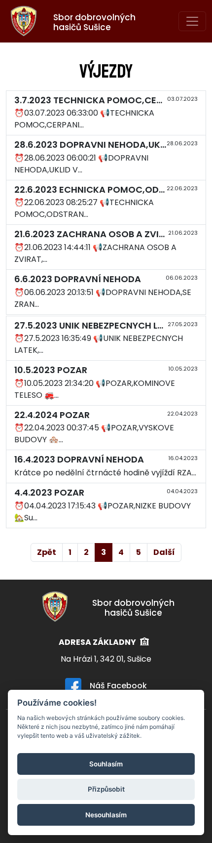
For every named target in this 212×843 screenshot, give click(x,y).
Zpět (46, 552)
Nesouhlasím (106, 815)
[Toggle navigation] (192, 21)
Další (164, 552)
